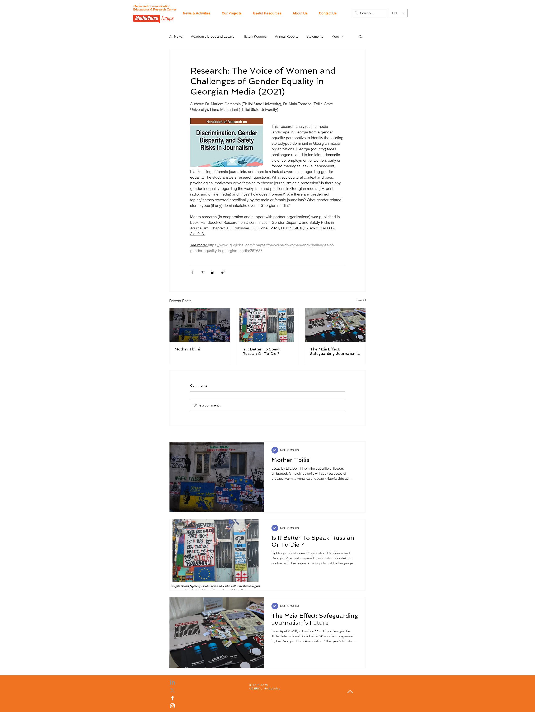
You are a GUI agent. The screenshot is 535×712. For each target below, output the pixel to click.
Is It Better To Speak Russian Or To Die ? (261, 351)
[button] (360, 36)
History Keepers (255, 36)
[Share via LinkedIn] (213, 272)
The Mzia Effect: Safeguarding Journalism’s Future (334, 351)
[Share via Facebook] (192, 272)
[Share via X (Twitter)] (202, 272)
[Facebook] (172, 698)
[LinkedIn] (172, 682)
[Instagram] (172, 706)
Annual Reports (286, 36)
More (335, 36)
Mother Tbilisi (187, 349)
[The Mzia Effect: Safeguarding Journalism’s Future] (335, 325)
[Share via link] (223, 272)
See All (361, 300)
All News (176, 36)
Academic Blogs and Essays (212, 36)
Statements (315, 36)
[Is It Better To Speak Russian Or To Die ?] (267, 325)
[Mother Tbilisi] (199, 325)
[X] (172, 690)
